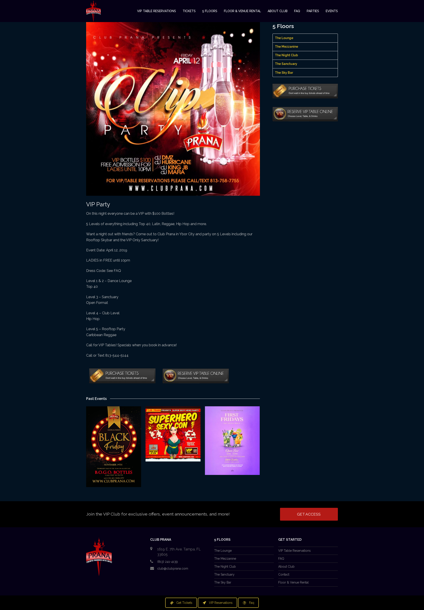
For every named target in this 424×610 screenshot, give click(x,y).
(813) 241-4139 (167, 561)
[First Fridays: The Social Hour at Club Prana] (232, 440)
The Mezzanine (286, 46)
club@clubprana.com (172, 568)
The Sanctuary (286, 64)
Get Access (309, 514)
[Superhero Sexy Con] (173, 434)
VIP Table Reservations (294, 550)
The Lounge (284, 38)
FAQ (281, 558)
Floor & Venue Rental (293, 582)
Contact (283, 574)
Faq (251, 602)
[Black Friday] (113, 446)
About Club (286, 566)
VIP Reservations (221, 602)
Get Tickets (184, 602)
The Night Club (286, 55)
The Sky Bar (284, 72)
